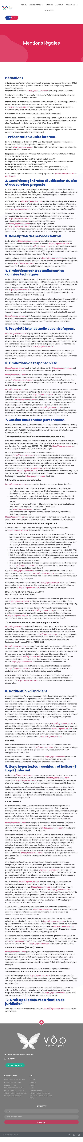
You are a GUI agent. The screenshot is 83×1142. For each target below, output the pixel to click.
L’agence (49, 5)
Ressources (70, 5)
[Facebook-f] (69, 1135)
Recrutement (49, 10)
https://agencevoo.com (37, 91)
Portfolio (59, 5)
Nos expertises (35, 5)
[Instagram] (74, 1135)
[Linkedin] (79, 1135)
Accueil (24, 5)
